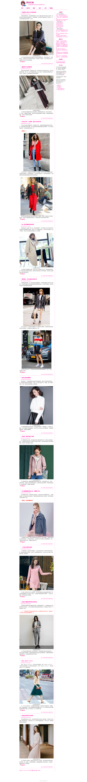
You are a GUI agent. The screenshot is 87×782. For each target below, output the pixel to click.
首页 (22, 8)
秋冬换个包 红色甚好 (59, 26)
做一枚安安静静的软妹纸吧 (28, 224)
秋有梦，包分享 (59, 27)
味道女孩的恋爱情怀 (26, 377)
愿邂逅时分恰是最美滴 (27, 66)
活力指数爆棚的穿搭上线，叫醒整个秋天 (31, 491)
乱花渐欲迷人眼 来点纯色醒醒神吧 (62, 52)
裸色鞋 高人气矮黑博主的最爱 (61, 35)
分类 (45, 8)
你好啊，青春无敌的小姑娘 (28, 436)
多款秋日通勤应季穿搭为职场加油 (29, 601)
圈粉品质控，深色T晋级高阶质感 (61, 44)
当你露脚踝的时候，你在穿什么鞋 (62, 36)
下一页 (31, 770)
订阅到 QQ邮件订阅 (60, 89)
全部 (40, 8)
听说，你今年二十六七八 (27, 660)
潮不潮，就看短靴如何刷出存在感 (62, 29)
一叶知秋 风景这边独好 (27, 547)
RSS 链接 (58, 87)
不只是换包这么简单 (59, 25)
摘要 (36, 770)
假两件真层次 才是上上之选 (61, 20)
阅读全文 (23, 61)
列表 (39, 770)
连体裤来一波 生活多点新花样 (61, 40)
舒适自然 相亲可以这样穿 (27, 715)
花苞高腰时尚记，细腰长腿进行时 (62, 45)
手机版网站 (59, 86)
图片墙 (28, 8)
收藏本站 (58, 85)
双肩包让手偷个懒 (59, 24)
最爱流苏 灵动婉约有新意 (60, 43)
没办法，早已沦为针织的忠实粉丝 (62, 16)
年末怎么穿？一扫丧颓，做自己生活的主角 (31, 121)
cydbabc (63, 73)
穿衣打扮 (30, 2)
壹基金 (51, 8)
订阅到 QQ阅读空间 (60, 88)
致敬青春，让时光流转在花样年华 (29, 279)
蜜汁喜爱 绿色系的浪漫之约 (61, 48)
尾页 (34, 770)
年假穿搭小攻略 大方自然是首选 (29, 12)
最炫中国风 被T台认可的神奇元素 (62, 19)
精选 (34, 8)
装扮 (44, 63)
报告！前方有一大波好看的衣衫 (61, 55)
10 (28, 770)
